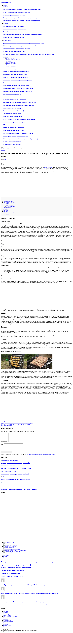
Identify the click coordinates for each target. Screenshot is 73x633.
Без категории (6, 614)
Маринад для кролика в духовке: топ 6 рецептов (15, 136)
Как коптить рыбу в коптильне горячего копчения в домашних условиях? (22, 34)
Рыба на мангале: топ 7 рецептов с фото (13, 130)
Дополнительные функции (10, 212)
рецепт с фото (10, 604)
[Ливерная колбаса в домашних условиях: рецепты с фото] (8, 552)
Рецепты (5, 624)
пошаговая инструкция (36, 604)
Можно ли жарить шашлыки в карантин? (14, 15)
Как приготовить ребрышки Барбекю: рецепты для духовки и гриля (21, 17)
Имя (2, 444)
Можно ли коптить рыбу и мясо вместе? (13, 37)
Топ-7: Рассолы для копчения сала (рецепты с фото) (16, 31)
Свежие (5, 556)
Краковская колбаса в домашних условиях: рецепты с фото (18, 105)
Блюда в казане (10, 58)
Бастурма (5, 612)
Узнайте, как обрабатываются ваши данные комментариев (41, 454)
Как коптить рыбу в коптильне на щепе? (14, 26)
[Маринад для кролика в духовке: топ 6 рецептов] (11, 551)
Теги (4, 559)
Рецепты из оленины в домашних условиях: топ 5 (16, 71)
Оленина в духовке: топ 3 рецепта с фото (13, 96)
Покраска (9, 205)
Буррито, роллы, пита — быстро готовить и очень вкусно (18, 88)
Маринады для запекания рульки (12, 141)
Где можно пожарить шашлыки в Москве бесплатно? (17, 48)
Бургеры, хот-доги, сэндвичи (13, 59)
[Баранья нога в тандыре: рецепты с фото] (9, 547)
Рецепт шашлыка (10, 64)
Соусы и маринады (11, 66)
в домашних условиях (4, 604)
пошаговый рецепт (20, 604)
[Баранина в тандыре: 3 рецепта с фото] (11, 549)
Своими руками (7, 625)
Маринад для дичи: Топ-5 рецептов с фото (14, 51)
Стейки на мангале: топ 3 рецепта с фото (13, 127)
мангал (12, 421)
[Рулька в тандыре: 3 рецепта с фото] (10, 545)
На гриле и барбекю (11, 63)
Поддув (9, 203)
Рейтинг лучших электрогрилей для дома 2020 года (16, 12)
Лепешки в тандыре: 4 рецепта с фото (13, 68)
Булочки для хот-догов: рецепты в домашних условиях (17, 82)
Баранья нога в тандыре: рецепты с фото (14, 122)
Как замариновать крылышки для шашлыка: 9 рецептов (18, 133)
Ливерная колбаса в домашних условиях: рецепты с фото (18, 91)
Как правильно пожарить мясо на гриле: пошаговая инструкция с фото (21, 20)
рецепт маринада (68, 604)
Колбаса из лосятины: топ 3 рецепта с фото (14, 110)
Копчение (5, 619)
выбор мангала (6, 421)
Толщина (6, 214)
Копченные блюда (10, 62)
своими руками (26, 604)
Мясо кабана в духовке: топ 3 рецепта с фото (14, 99)
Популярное (6, 555)
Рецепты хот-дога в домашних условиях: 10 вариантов (17, 80)
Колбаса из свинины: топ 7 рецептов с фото (14, 29)
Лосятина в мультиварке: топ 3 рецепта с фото (15, 77)
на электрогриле (52, 604)
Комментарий (4, 441)
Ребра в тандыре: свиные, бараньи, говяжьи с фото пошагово (19, 119)
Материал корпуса (8, 201)
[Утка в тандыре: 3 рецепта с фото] (7, 543)
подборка (15, 604)
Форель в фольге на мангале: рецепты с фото (17, 423)
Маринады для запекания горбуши (12, 144)
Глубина (5, 211)
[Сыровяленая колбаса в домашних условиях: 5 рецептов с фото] (14, 550)
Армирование (10, 206)
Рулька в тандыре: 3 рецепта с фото (12, 116)
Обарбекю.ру (6, 2)
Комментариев (7, 557)
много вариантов (48, 167)
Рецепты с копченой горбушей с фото (13, 108)
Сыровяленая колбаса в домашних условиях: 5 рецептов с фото (19, 102)
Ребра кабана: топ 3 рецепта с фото (12, 94)
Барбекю (3, 150)
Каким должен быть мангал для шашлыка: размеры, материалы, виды (22, 9)
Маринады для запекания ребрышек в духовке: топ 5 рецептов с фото (21, 139)
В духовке (8, 61)
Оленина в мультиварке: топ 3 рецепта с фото (15, 74)
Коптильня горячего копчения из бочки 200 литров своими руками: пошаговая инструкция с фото (28, 54)
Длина (5, 209)
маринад (59, 604)
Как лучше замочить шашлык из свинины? (16, 424)
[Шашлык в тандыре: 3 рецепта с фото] (8, 542)
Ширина (5, 210)
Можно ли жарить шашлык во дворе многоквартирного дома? (19, 46)
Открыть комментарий (6, 425)
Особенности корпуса (9, 202)
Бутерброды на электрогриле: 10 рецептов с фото (16, 85)
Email (2, 446)
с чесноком (63, 604)
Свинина (47, 604)
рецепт (30, 604)
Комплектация (7, 207)
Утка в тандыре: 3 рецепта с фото (12, 113)
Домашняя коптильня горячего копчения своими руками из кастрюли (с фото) (23, 43)
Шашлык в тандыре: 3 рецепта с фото (13, 124)
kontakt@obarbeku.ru (9, 631)
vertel (5, 159)
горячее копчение (43, 604)
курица (56, 604)
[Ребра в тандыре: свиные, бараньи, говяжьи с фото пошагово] (9, 546)
